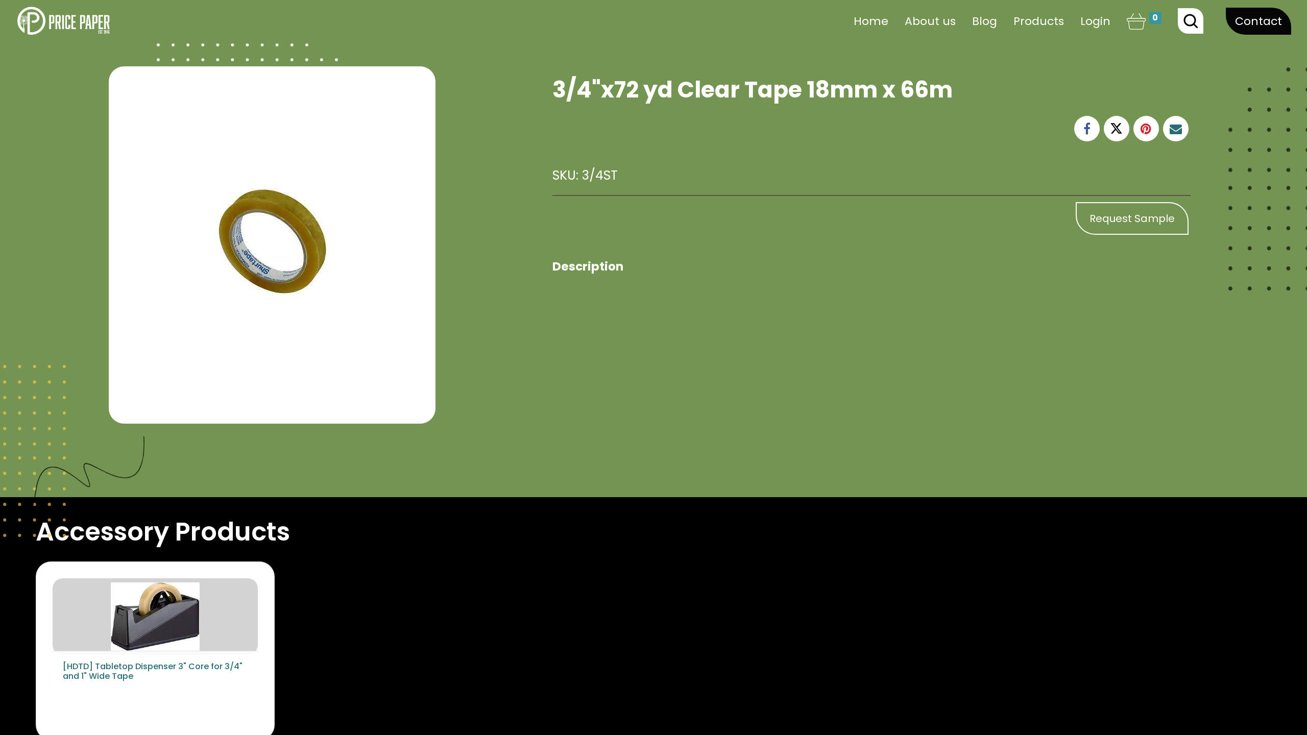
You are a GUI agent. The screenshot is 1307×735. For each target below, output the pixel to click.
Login (1095, 21)
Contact (1258, 21)
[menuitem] (871, 21)
